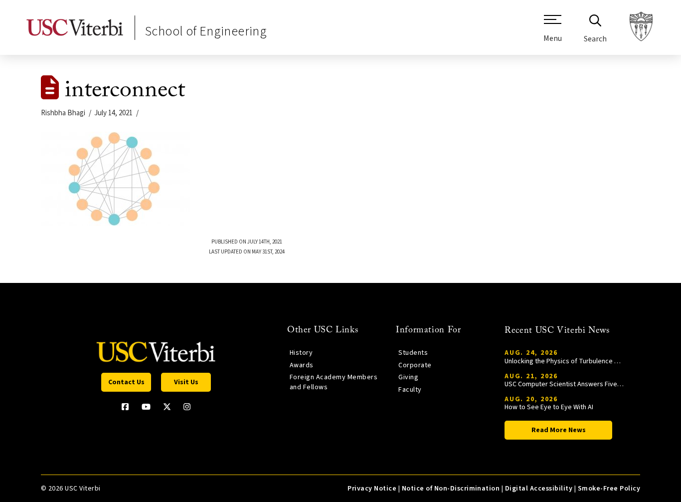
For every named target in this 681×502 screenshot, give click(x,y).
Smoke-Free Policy (609, 489)
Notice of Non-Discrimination (451, 489)
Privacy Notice (371, 489)
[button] (552, 32)
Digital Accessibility (538, 489)
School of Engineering (206, 31)
